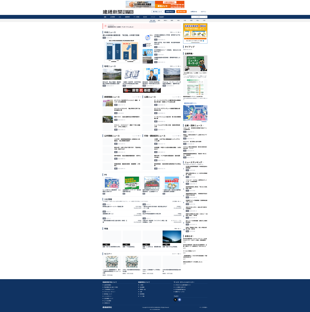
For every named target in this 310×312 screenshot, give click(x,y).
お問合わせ (194, 12)
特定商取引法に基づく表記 (110, 287)
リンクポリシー (107, 296)
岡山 (198, 20)
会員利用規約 (107, 285)
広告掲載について (108, 298)
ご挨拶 (140, 285)
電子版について (157, 12)
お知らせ (189, 236)
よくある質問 (107, 301)
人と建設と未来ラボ (180, 287)
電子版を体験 (181, 12)
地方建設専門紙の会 (180, 289)
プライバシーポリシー (109, 291)
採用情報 (141, 294)
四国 (191, 20)
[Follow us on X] (175, 299)
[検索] (206, 17)
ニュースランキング (193, 162)
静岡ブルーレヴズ (179, 291)
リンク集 (141, 296)
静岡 (172, 20)
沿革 (140, 291)
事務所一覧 (141, 289)
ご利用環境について (108, 289)
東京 (159, 20)
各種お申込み (170, 12)
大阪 (185, 20)
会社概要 (141, 287)
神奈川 (165, 20)
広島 (204, 20)
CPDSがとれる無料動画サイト (182, 285)
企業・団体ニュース (193, 125)
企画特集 (189, 53)
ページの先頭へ (203, 307)
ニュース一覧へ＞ (136, 97)
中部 (178, 20)
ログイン (203, 12)
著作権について (107, 294)
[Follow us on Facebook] (179, 299)
